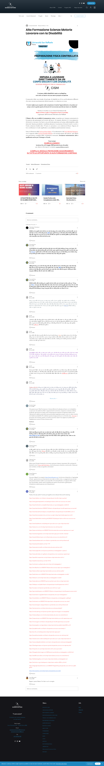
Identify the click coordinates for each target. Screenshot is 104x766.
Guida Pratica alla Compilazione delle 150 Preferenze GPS (51, 199)
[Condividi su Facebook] (26, 169)
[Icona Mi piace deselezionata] (30, 241)
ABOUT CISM (45, 728)
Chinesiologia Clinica (45, 164)
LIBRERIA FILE (45, 746)
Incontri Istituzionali (31, 16)
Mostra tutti (82, 181)
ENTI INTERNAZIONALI (47, 743)
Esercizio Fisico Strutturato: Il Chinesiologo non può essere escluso (73, 199)
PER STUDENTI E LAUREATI (48, 712)
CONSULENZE (46, 733)
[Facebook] (15, 741)
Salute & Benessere (35, 164)
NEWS (44, 736)
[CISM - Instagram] (81, 3)
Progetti (40, 16)
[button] (95, 7)
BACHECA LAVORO (47, 725)
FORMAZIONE (46, 730)
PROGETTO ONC (46, 707)
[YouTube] (19, 741)
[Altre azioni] (77, 25)
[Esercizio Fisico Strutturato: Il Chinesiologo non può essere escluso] (75, 189)
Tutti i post (21, 16)
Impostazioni (90, 763)
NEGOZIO (45, 751)
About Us (81, 709)
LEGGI (44, 738)
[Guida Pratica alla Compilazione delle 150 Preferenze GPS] (52, 189)
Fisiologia (53, 16)
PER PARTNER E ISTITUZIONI (48, 720)
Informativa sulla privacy (61, 763)
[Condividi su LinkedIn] (33, 169)
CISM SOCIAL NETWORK (48, 710)
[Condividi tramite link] (37, 169)
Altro (59, 16)
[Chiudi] (102, 764)
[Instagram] (17, 741)
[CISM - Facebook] (79, 3)
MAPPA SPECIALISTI (47, 723)
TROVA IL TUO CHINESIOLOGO (49, 717)
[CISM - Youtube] (84, 3)
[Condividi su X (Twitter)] (30, 169)
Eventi (46, 16)
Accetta (97, 763)
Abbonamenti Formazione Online (49, 749)
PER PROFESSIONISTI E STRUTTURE (50, 715)
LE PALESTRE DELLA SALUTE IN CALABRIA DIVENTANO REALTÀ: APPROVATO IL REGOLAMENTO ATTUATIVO (29, 199)
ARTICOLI (45, 741)
